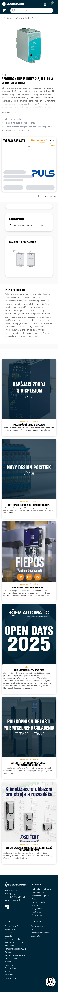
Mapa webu (36, 915)
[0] (50, 4)
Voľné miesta (10, 978)
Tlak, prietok (37, 908)
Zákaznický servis (39, 926)
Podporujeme (10, 968)
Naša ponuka (10, 932)
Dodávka (8, 936)
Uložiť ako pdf (50, 196)
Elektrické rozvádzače (41, 889)
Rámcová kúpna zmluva (15, 949)
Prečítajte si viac (9, 112)
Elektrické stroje (38, 892)
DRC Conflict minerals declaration (28, 225)
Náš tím (34, 929)
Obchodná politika (12, 939)
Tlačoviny (9, 965)
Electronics (36, 912)
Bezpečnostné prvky (40, 895)
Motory (34, 899)
